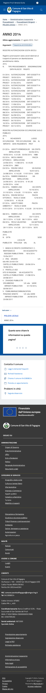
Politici (7, 461)
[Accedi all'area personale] (37, 3)
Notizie (7, 545)
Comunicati (9, 549)
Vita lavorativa (10, 487)
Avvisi (7, 553)
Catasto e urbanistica (13, 497)
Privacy (5, 683)
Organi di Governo (12, 447)
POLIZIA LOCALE (9, 24)
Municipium (37, 683)
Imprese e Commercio (13, 490)
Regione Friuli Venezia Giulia (14, 2)
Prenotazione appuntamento (16, 634)
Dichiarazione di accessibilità (16, 666)
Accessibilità (7, 681)
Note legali (9, 663)
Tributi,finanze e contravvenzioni (17, 521)
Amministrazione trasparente (21, 19)
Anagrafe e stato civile (13, 480)
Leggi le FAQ (10, 641)
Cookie (4, 686)
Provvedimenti (8, 22)
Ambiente (9, 525)
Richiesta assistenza (13, 645)
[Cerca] (41, 10)
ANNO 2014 (8, 320)
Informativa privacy (12, 659)
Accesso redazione (34, 686)
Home (5, 19)
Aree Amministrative (13, 451)
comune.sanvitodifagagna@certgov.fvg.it (21, 592)
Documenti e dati (11, 469)
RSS (3, 678)
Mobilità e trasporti (12, 503)
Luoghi (7, 563)
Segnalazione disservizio (14, 638)
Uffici (7, 454)
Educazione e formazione (14, 514)
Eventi (7, 566)
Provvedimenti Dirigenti (26, 22)
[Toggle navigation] (4, 9)
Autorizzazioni (10, 532)
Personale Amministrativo (15, 465)
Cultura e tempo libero (13, 483)
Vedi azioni (5, 310)
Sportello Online (7, 624)
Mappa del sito (7, 689)
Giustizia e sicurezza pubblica (16, 517)
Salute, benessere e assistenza (16, 528)
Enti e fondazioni (11, 458)
